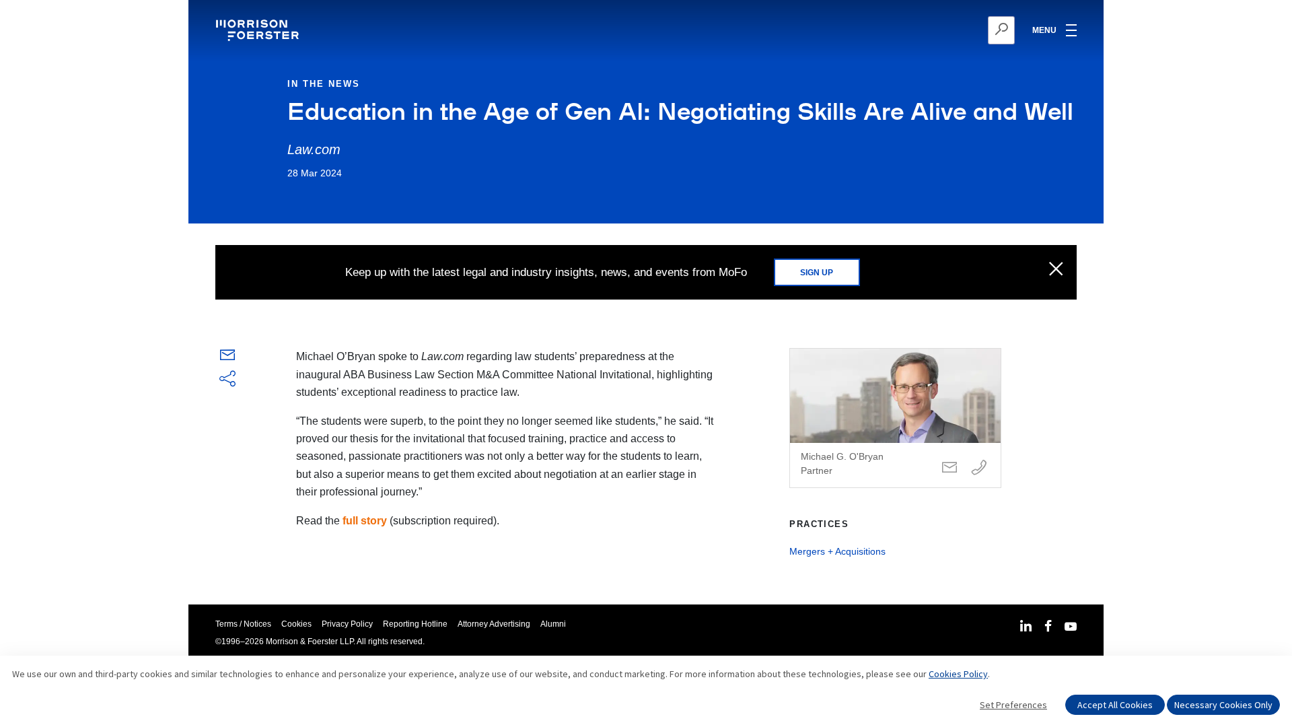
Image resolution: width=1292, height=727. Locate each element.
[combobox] (936, 30)
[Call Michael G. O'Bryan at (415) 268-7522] (979, 468)
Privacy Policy (347, 624)
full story (365, 520)
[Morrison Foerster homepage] (259, 30)
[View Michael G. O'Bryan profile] (895, 418)
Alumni (553, 624)
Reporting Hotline (415, 624)
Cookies (296, 624)
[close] (1056, 270)
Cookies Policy (958, 674)
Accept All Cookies (1115, 705)
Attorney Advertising (494, 624)
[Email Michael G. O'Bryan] (949, 468)
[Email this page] (227, 358)
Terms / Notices (243, 624)
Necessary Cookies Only (1223, 705)
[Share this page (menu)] (227, 380)
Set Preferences (1013, 705)
